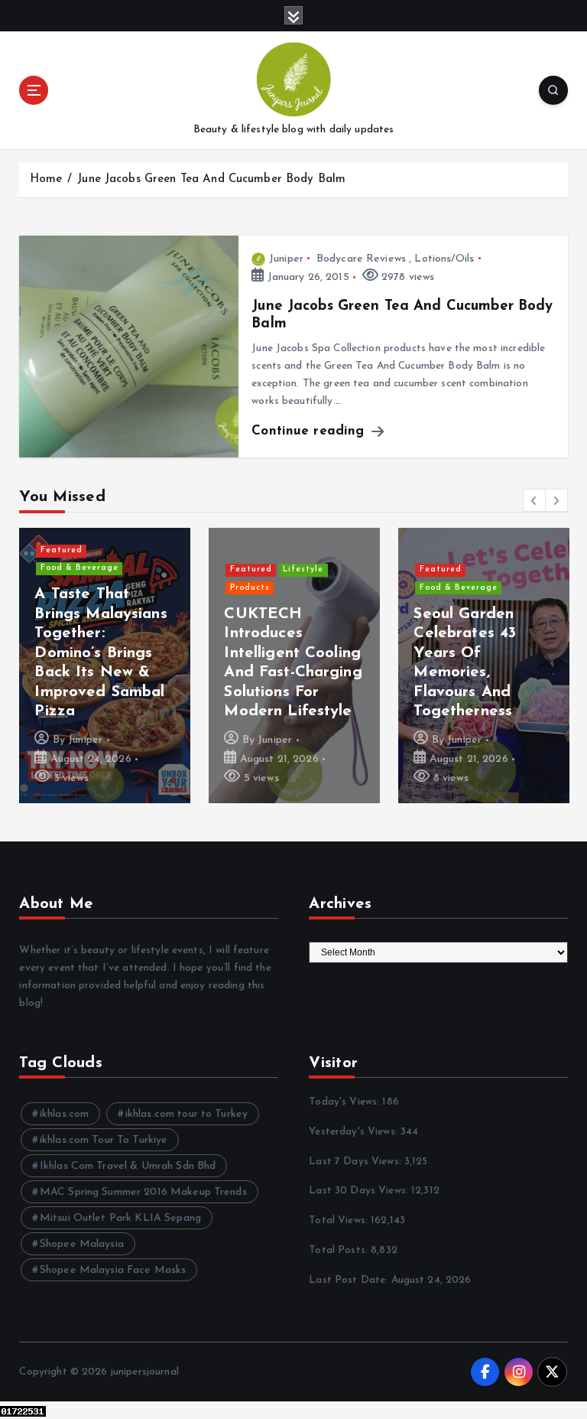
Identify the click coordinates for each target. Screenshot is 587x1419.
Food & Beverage (79, 568)
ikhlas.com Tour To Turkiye (104, 1140)
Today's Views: (345, 1102)
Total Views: (340, 1220)
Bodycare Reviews (361, 259)
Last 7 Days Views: (356, 1162)
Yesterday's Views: (355, 1132)
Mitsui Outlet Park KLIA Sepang (120, 1218)
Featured (62, 550)
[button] (534, 500)
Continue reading (309, 431)
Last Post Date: (350, 1280)
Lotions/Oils (444, 259)
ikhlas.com (64, 1114)
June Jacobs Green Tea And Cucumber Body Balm (211, 179)
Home (46, 179)
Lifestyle (303, 569)
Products (250, 588)
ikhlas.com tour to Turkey (186, 1114)
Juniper (286, 259)
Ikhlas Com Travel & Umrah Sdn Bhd (128, 1166)
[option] (104, 665)
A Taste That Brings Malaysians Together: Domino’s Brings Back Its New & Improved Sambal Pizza (100, 653)
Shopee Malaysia (82, 1244)
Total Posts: (340, 1250)
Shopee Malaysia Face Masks (113, 1270)
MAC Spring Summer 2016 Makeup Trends (143, 1192)
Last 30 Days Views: (360, 1191)
